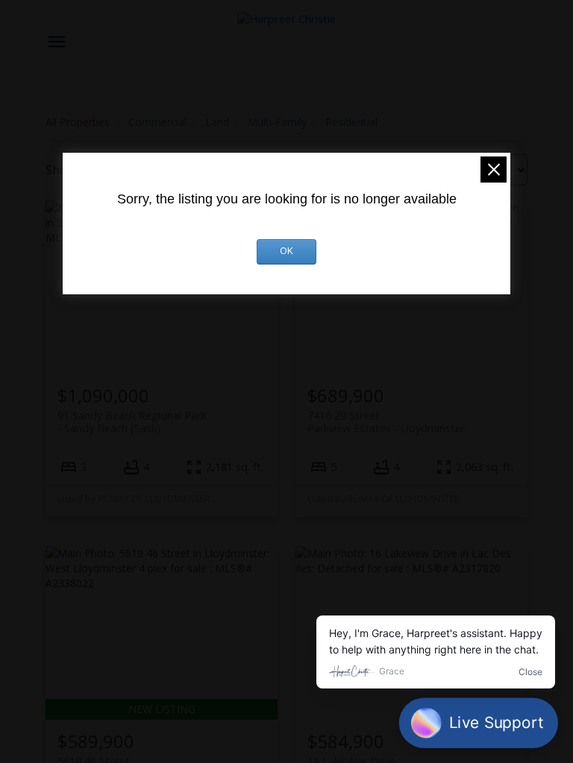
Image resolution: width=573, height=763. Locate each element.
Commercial (157, 122)
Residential (351, 122)
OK (286, 252)
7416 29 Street (386, 421)
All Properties (78, 122)
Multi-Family (277, 122)
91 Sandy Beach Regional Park (131, 421)
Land (217, 122)
